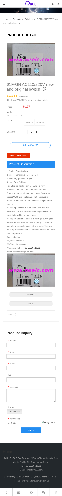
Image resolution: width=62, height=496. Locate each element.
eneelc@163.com (35, 470)
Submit (31, 430)
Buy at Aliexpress (18, 155)
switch (11, 314)
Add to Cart (28, 145)
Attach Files (14, 411)
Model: (10, 112)
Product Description (21, 164)
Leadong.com (33, 481)
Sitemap (45, 481)
